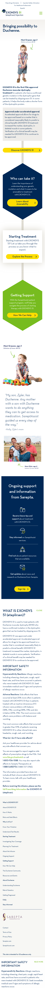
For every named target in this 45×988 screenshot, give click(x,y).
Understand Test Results (11, 832)
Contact (5, 928)
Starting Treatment (9, 836)
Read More (39, 609)
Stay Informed (7, 904)
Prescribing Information (12, 3)
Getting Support (8, 861)
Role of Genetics (8, 890)
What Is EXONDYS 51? (10, 802)
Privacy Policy (7, 937)
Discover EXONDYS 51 (22, 150)
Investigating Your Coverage (12, 841)
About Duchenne (8, 880)
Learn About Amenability (22, 203)
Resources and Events (10, 876)
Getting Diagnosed (9, 895)
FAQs (4, 900)
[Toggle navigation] (41, 13)
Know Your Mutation (9, 827)
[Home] (18, 13)
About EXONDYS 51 (9, 807)
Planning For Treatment (10, 846)
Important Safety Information (31, 3)
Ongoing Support (8, 856)
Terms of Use (7, 932)
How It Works (7, 812)
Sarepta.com (7, 941)
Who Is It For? (7, 822)
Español (22, 8)
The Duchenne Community (12, 871)
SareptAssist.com (9, 945)
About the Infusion (9, 851)
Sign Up (21, 589)
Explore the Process (22, 257)
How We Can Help (22, 315)
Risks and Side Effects (10, 817)
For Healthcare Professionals (22, 5)
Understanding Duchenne (11, 885)
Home (22, 914)
